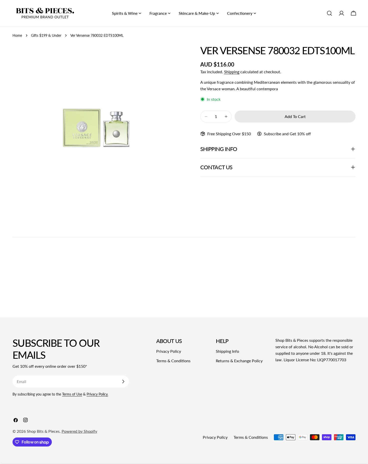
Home (17, 35)
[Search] (329, 13)
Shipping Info (227, 351)
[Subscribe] (123, 381)
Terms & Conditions (173, 360)
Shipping (231, 71)
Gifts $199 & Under (46, 35)
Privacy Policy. (97, 394)
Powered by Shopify (79, 431)
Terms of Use (72, 394)
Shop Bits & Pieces (43, 431)
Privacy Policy (168, 351)
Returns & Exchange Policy (239, 360)
